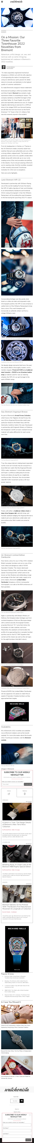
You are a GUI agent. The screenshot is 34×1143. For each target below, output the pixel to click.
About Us (17, 1109)
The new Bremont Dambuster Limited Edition (12, 612)
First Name (6, 1128)
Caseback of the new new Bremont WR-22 (12, 362)
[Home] (17, 1)
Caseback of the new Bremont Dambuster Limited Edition (15, 688)
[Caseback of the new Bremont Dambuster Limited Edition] (17, 676)
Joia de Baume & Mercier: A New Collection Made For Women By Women (15, 1077)
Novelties (3, 31)
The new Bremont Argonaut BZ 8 (9, 460)
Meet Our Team (17, 1112)
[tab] (9, 793)
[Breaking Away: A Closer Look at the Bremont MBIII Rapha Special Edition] (17, 853)
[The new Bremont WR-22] (17, 224)
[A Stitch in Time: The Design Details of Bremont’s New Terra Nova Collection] (17, 811)
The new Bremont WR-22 (7, 765)
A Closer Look (6, 842)
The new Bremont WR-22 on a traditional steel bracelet (15, 339)
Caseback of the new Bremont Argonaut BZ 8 (12, 508)
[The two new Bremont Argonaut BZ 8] (17, 536)
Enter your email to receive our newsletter (12, 781)
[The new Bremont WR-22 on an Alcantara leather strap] (17, 393)
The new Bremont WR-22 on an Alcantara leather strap (15, 405)
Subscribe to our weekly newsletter (17, 773)
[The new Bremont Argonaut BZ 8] (17, 448)
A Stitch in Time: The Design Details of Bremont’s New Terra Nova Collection (16, 824)
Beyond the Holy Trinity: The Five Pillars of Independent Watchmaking (16, 1052)
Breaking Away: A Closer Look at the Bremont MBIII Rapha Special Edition (16, 866)
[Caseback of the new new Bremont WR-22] (17, 350)
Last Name (6, 1133)
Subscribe (15, 1096)
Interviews (5, 800)
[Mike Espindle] (4, 66)
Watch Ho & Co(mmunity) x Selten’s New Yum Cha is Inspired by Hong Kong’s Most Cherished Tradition (15, 1026)
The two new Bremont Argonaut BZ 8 (10, 548)
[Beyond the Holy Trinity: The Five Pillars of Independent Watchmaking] (17, 1039)
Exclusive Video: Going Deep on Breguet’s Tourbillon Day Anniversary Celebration (15, 977)
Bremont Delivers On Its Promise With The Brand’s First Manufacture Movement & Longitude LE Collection (16, 907)
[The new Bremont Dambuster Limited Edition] (17, 600)
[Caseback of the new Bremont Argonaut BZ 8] (17, 496)
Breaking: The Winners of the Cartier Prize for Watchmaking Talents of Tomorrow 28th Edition (16, 981)
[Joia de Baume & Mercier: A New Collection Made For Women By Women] (17, 1065)
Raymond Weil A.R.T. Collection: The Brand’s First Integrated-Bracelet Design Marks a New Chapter (17, 995)
